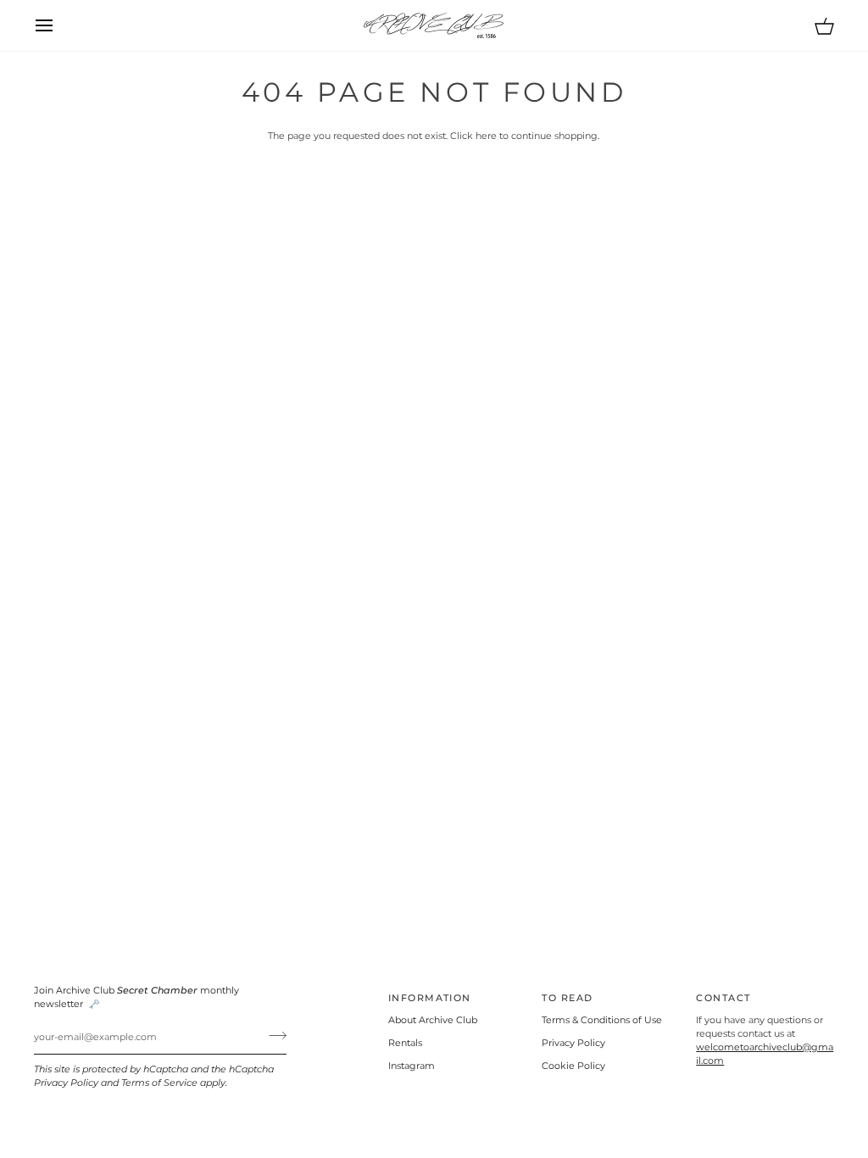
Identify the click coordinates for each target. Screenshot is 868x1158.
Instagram (411, 1066)
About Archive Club (432, 1020)
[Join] (273, 1035)
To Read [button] (567, 998)
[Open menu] (59, 25)
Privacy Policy (66, 1082)
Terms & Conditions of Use (602, 1020)
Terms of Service (159, 1082)
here (486, 136)
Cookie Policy (573, 1066)
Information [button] (429, 998)
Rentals (405, 1043)
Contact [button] (723, 998)
